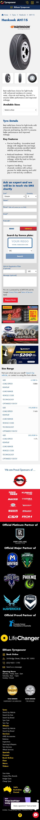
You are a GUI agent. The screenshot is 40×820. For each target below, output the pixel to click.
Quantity (30, 193)
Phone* (14, 207)
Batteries (5, 739)
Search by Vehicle (9, 712)
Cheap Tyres (7, 781)
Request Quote (10, 300)
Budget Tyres (7, 779)
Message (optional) (10, 275)
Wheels (6, 726)
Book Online (8, 758)
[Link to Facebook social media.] (20, 815)
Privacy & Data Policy (14, 810)
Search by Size (8, 715)
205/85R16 (32, 435)
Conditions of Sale (27, 810)
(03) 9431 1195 (13, 663)
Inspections (6, 742)
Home (5, 15)
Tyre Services (7, 747)
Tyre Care (6, 720)
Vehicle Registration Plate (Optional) (12, 267)
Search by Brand (8, 718)
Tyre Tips (6, 723)
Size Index (6, 773)
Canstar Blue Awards (10, 776)
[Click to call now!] (27, 2)
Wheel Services (8, 750)
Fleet (5, 760)
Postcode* (6, 221)
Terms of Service (26, 292)
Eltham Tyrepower (22, 7)
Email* (5, 214)
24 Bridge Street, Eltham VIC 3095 (20, 658)
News (5, 763)
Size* (5, 193)
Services (6, 734)
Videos (5, 766)
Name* (5, 200)
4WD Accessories (9, 736)
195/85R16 (32, 408)
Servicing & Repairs (9, 744)
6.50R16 (34, 380)
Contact (6, 755)
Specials (6, 752)
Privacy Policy (13, 292)
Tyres (5, 710)
